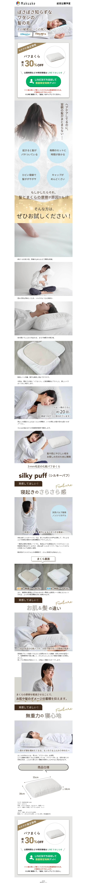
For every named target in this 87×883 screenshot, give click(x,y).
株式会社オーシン (43, 882)
